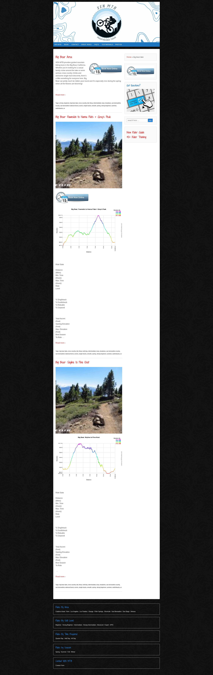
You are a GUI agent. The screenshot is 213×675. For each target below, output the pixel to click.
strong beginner (106, 106)
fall (88, 103)
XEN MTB (57, 44)
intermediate (97, 103)
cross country (83, 103)
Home (129, 57)
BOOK (66, 44)
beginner (66, 103)
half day (85, 351)
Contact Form (60, 665)
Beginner (58, 625)
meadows (108, 103)
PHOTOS (118, 44)
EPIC (111, 625)
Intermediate (78, 625)
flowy (91, 103)
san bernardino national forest (69, 106)
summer (113, 106)
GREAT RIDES (86, 44)
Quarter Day (59, 638)
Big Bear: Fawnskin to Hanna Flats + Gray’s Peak (83, 117)
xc (64, 108)
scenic (81, 106)
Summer (63, 652)
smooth (94, 106)
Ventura (133, 611)
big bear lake (74, 103)
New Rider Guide (135, 132)
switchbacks (59, 108)
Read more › (60, 95)
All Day (73, 638)
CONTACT (75, 44)
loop (103, 103)
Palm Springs (99, 611)
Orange (91, 611)
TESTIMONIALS (107, 44)
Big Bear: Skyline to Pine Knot (72, 362)
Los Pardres (83, 611)
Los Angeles (74, 611)
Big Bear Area (64, 57)
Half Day (67, 638)
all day (61, 103)
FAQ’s (96, 44)
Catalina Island (60, 611)
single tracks (87, 106)
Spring (58, 652)
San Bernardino (116, 611)
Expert (107, 625)
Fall (69, 652)
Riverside (107, 611)
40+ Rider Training (136, 137)
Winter (73, 652)
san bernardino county (113, 351)
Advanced (100, 625)
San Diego (126, 611)
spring (99, 106)
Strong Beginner (67, 625)
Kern (67, 611)
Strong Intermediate (89, 625)
